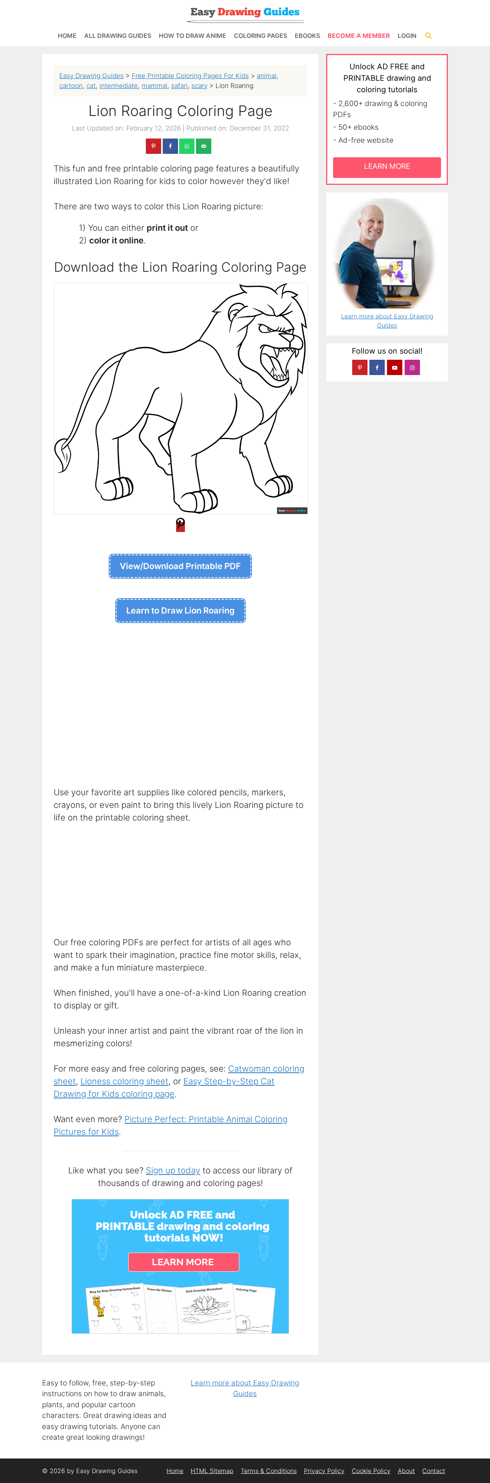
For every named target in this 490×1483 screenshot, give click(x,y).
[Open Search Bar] (428, 35)
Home (67, 35)
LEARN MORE (387, 166)
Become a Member (359, 35)
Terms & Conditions (269, 1471)
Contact (433, 1471)
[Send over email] (203, 146)
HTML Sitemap (212, 1471)
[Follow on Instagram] (412, 367)
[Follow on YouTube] (394, 367)
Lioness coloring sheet (124, 1081)
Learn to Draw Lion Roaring (180, 610)
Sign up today (173, 1170)
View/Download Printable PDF (180, 566)
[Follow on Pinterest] (360, 367)
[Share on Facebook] (170, 146)
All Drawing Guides (117, 35)
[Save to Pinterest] (153, 146)
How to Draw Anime (192, 35)
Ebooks (307, 35)
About (406, 1471)
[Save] (180, 527)
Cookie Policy (371, 1471)
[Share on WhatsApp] (186, 146)
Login (407, 35)
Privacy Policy (324, 1471)
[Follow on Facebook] (377, 367)
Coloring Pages (260, 35)
